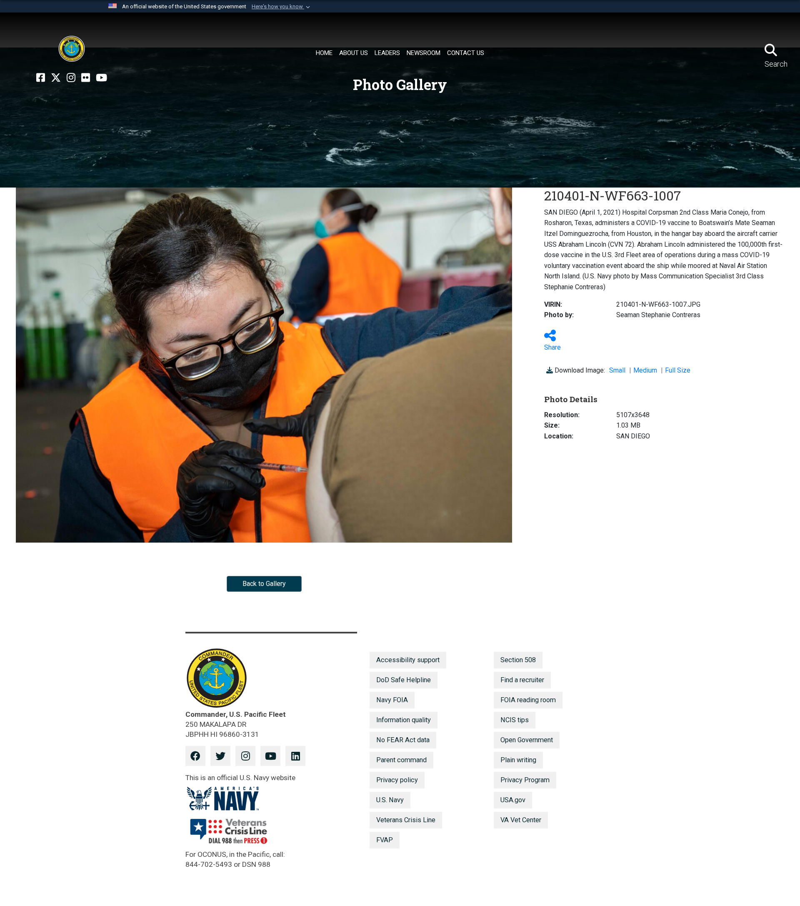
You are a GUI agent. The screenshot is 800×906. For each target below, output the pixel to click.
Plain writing (518, 760)
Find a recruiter (522, 680)
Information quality (403, 720)
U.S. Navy (390, 800)
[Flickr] (85, 78)
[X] (56, 78)
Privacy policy (397, 780)
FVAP (384, 840)
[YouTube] (101, 78)
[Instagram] (71, 78)
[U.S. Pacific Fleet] (72, 49)
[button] (282, 7)
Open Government (526, 740)
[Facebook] (40, 78)
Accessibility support (408, 660)
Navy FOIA (392, 700)
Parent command (401, 760)
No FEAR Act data (403, 740)
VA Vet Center (520, 820)
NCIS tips (514, 720)
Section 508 (518, 660)
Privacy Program (525, 780)
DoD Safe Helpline (403, 680)
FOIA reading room (528, 700)
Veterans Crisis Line (405, 820)
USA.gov (512, 800)
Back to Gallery (264, 584)
